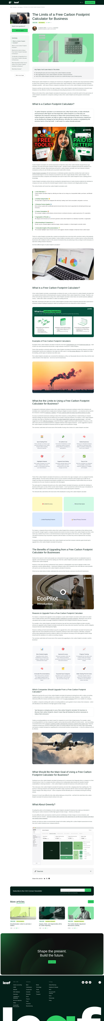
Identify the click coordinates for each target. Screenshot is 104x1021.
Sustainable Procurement (16, 1006)
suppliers (53, 412)
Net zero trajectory (17, 1000)
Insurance (28, 1003)
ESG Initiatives (16, 991)
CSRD (14, 987)
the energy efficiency (75, 351)
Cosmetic (28, 991)
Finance (28, 998)
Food (27, 1001)
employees (48, 412)
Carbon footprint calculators (39, 173)
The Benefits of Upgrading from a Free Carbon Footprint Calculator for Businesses (19, 58)
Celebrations (29, 987)
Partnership (51, 998)
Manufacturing (29, 1006)
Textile (37, 989)
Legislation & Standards (16, 997)
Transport (38, 994)
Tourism (38, 991)
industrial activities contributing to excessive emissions (64, 618)
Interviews (15, 994)
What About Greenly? (17, 69)
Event (27, 996)
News (50, 995)
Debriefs (15, 989)
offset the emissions (48, 421)
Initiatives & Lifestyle (53, 987)
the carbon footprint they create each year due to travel (70, 419)
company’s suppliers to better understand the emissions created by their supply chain (66, 723)
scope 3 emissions (69, 698)
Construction (29, 989)
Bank (27, 984)
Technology (38, 987)
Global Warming (52, 984)
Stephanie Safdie (46, 29)
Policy (50, 1000)
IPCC (50, 989)
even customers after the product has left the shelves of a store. (74, 412)
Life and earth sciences (52, 992)
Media (37, 984)
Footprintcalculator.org (84, 344)
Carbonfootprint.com (71, 344)
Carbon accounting (17, 984)
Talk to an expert (20, 30)
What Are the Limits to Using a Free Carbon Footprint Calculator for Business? (19, 52)
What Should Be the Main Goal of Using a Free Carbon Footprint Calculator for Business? (19, 64)
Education (28, 994)
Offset (14, 1002)
